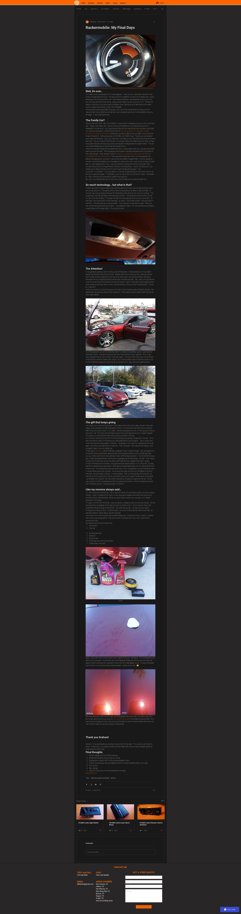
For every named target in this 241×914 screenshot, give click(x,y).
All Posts (78, 9)
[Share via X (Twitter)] (91, 784)
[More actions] (154, 22)
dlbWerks (80, 884)
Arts (86, 9)
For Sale (147, 9)
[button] (162, 9)
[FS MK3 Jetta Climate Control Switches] (151, 812)
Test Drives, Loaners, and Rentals (100, 778)
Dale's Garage (126, 9)
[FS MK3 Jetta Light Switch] (90, 812)
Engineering (137, 9)
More (154, 9)
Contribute (116, 9)
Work (87, 778)
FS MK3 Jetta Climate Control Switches (151, 824)
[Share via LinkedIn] (96, 784)
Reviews (113, 778)
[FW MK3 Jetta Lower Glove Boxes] (120, 812)
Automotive (94, 9)
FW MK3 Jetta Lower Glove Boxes (119, 824)
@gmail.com (88, 884)
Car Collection (105, 9)
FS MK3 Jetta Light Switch (88, 823)
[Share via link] (100, 784)
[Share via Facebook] (86, 784)
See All (163, 800)
